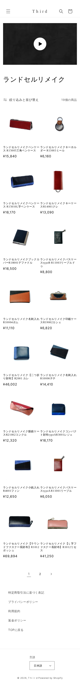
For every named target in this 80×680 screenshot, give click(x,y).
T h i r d (33, 677)
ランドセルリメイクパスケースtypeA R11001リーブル (58, 489)
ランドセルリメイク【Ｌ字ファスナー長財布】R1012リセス (58, 547)
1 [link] (29, 574)
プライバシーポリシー (23, 601)
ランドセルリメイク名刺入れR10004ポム (21, 321)
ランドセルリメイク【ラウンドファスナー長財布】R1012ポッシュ (21, 547)
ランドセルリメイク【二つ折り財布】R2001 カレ (21, 377)
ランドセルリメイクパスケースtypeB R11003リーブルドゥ (58, 263)
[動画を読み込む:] (40, 44)
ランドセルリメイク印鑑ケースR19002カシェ (58, 321)
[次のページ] (51, 574)
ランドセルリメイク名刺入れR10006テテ (58, 377)
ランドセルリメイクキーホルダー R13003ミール (58, 149)
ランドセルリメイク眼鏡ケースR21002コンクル (21, 433)
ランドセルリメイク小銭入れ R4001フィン (21, 489)
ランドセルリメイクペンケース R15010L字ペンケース (21, 205)
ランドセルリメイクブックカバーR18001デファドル (21, 261)
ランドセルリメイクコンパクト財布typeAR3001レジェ (58, 433)
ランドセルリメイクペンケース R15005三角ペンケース (21, 149)
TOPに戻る (16, 630)
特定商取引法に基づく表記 (26, 592)
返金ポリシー (17, 620)
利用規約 (14, 611)
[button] (8, 11)
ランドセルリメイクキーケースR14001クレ (58, 205)
